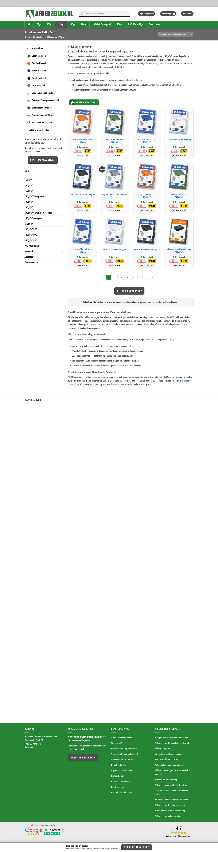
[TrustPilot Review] (52, 831)
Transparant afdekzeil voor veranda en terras (171, 792)
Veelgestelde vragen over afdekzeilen (171, 737)
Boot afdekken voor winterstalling (170, 810)
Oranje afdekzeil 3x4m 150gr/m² (147, 195)
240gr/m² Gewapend (33, 218)
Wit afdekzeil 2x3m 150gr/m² (179, 139)
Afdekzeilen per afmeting (166, 779)
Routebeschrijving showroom (124, 748)
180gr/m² (28, 202)
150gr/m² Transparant (34, 196)
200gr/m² (28, 207)
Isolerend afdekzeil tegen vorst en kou (171, 799)
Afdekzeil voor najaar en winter (168, 816)
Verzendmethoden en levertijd (124, 754)
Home (27, 37)
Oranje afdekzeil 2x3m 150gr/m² (82, 140)
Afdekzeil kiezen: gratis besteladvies (171, 785)
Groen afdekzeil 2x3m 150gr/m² (115, 140)
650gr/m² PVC (30, 240)
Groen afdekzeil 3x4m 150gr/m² (179, 195)
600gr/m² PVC (30, 235)
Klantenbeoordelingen (121, 781)
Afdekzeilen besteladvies (122, 737)
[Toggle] (61, 251)
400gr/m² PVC (30, 229)
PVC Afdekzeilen (31, 246)
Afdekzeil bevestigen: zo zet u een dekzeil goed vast (173, 772)
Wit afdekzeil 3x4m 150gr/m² (114, 249)
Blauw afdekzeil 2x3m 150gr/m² (147, 140)
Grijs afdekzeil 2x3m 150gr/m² (114, 194)
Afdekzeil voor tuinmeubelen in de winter (173, 743)
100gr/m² (28, 185)
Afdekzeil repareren (163, 748)
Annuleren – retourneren (122, 759)
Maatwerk (28, 251)
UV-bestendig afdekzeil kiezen (168, 754)
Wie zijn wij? (116, 743)
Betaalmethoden (118, 765)
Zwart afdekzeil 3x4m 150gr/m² (147, 249)
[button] (146, 13)
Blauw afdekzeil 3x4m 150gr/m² (82, 250)
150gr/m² (28, 191)
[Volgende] (152, 277)
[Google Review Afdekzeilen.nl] (33, 831)
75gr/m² (28, 180)
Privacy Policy (117, 776)
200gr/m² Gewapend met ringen (38, 213)
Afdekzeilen (38, 37)
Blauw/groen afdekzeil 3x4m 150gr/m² (179, 250)
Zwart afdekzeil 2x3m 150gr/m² (82, 194)
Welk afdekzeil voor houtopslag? (169, 765)
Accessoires (30, 257)
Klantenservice (31, 262)
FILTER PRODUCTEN (85, 102)
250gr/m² (28, 223)
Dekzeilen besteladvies (121, 792)
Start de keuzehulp (42, 159)
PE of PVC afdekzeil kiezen (166, 759)
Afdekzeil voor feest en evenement (170, 805)
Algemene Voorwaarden (121, 770)
